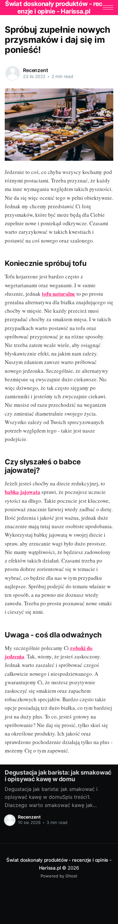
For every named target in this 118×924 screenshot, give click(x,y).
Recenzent (35, 70)
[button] (108, 7)
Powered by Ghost (59, 875)
